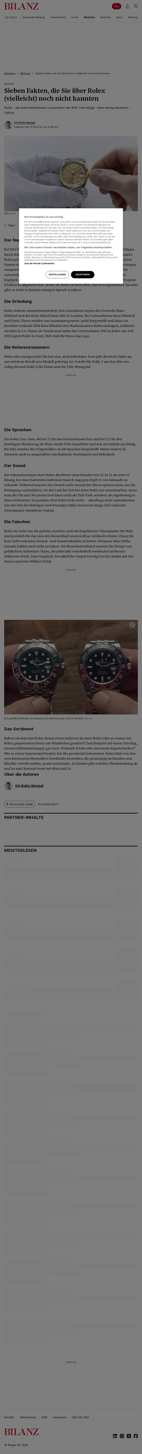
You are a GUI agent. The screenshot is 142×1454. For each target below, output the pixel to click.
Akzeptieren (83, 274)
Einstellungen (57, 274)
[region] (71, 246)
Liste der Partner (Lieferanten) (39, 263)
